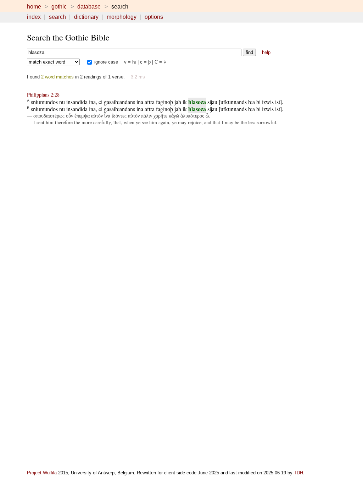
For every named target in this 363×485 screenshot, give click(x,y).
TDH (298, 472)
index (34, 17)
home (34, 7)
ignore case (105, 62)
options (154, 17)
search (57, 17)
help (266, 52)
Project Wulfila (42, 472)
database (89, 7)
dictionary (86, 17)
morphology (121, 17)
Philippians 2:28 (43, 94)
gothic (59, 7)
